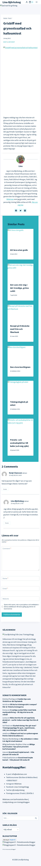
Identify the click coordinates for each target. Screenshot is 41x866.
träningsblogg (21, 645)
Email (5, 588)
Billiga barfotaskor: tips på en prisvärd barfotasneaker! (19, 746)
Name (5, 578)
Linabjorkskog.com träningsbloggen (16, 802)
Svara (5, 489)
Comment (7, 548)
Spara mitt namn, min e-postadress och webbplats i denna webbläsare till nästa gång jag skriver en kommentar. (21, 607)
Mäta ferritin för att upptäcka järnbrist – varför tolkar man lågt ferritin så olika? (20, 720)
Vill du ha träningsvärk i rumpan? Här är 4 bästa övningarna (20, 705)
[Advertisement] (20, 92)
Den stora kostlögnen (20, 367)
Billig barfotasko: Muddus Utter (15, 744)
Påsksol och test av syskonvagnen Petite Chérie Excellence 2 (20, 734)
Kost (5, 42)
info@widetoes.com (19, 774)
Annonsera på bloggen (10, 849)
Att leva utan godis (19, 250)
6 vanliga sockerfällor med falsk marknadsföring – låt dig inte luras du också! (19, 712)
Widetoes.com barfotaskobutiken (15, 799)
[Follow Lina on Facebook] (16, 210)
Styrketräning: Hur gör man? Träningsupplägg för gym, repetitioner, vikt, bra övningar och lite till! (19, 727)
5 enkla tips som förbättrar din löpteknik (17, 700)
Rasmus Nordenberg (10, 739)
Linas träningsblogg (21, 787)
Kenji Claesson (15, 473)
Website (6, 599)
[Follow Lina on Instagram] (25, 210)
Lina (20, 166)
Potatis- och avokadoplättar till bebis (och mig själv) (19, 442)
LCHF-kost (11, 42)
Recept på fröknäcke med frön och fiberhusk (19, 329)
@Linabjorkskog (18, 790)
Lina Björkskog (17, 501)
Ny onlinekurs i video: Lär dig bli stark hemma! (20, 740)
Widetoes (10, 199)
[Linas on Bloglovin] (20, 840)
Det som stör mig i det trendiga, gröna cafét (19, 287)
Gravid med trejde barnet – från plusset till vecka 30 (18, 753)
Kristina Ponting (9, 699)
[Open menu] (36, 2)
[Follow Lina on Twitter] (20, 210)
